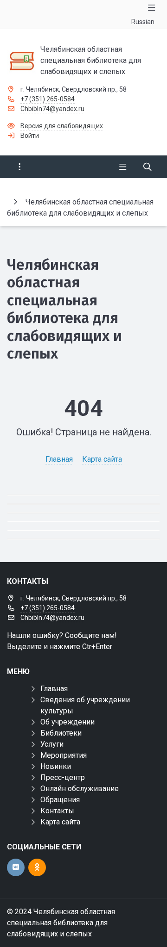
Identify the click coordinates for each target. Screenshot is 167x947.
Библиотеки (61, 733)
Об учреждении (67, 722)
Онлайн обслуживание (79, 788)
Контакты (57, 810)
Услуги (52, 744)
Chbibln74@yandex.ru (52, 108)
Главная (59, 459)
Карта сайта (102, 459)
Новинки (55, 766)
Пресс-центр (62, 777)
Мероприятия (63, 755)
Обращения (60, 799)
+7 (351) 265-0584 (47, 99)
